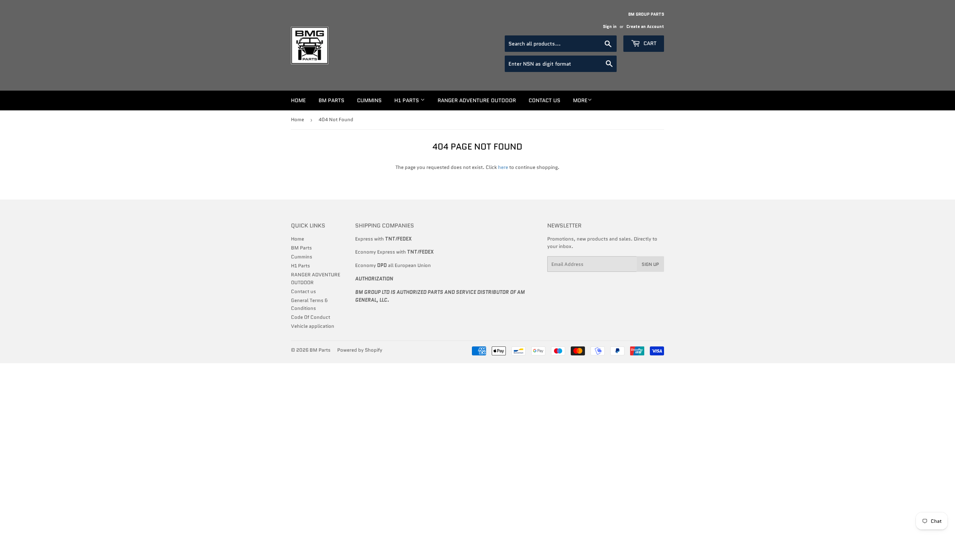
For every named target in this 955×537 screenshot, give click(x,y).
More (580, 100)
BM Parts (331, 100)
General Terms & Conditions (309, 304)
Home (298, 100)
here (503, 167)
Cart (649, 43)
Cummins (369, 100)
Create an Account (645, 26)
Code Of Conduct (310, 317)
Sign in (610, 26)
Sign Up (650, 264)
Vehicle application (312, 326)
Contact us (544, 100)
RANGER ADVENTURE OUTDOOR (477, 100)
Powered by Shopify (359, 350)
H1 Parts (407, 100)
